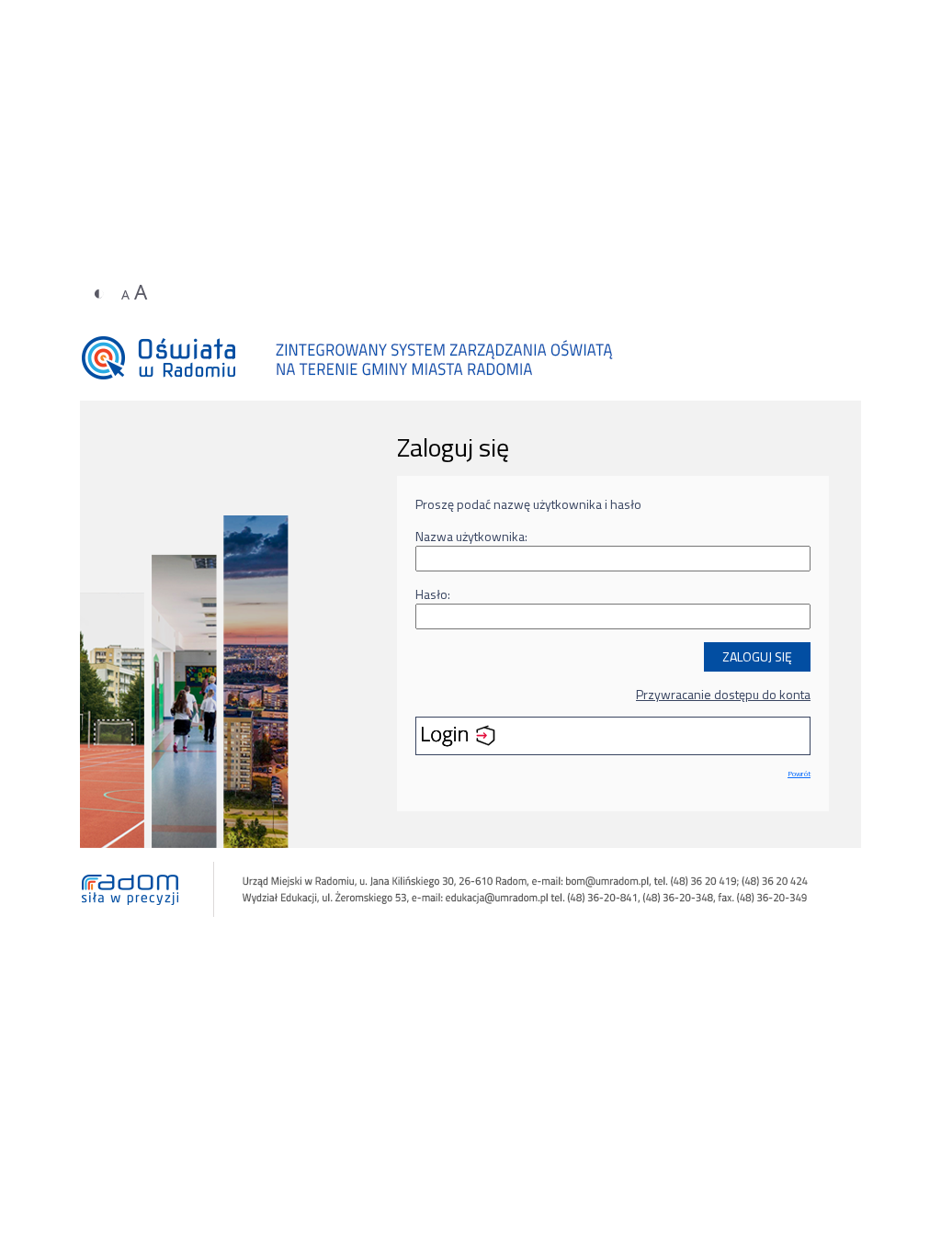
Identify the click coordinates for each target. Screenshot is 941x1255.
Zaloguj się (757, 656)
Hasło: (432, 594)
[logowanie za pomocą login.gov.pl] (613, 735)
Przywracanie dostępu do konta (723, 694)
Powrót (799, 773)
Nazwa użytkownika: (471, 536)
